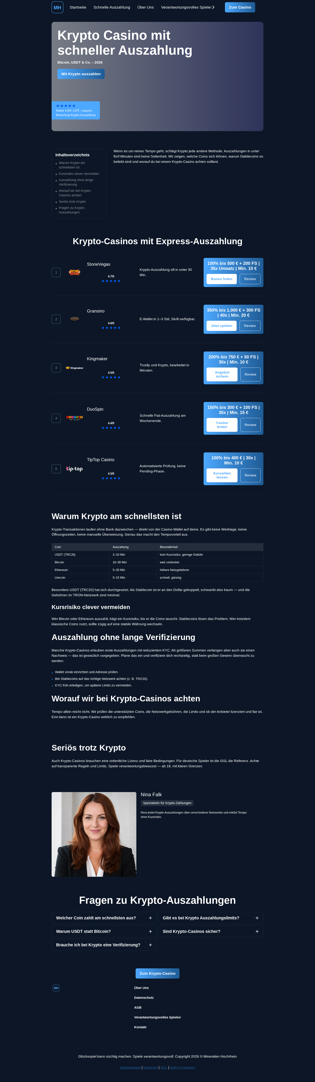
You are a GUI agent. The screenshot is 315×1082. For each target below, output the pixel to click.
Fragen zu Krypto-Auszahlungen (72, 210)
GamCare (150, 1067)
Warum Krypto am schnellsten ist (72, 165)
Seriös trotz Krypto (72, 201)
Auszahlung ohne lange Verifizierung (76, 182)
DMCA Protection (182, 1067)
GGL (163, 1067)
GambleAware (130, 1067)
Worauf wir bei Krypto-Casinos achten (75, 193)
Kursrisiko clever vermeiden (79, 174)
